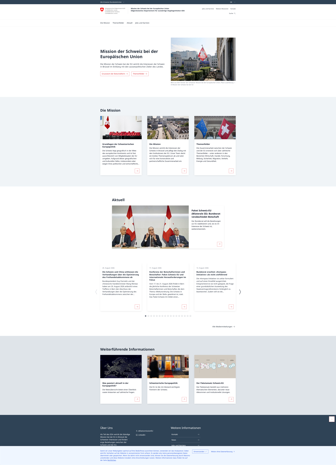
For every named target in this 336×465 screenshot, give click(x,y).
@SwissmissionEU (145, 431)
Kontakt (175, 434)
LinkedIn (141, 435)
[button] (105, 22)
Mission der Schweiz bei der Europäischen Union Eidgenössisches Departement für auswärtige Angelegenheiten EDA (158, 9)
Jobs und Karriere (179, 445)
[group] (121, 287)
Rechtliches (111, 460)
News (174, 440)
